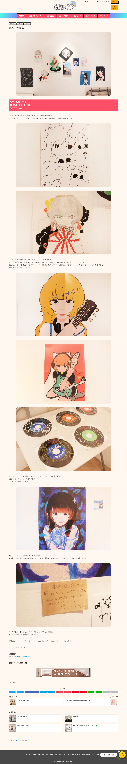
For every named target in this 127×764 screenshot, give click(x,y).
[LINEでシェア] (95, 692)
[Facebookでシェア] (32, 692)
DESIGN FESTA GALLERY (65, 761)
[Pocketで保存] (63, 692)
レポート (12, 23)
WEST (20, 23)
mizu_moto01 (23, 656)
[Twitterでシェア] (16, 692)
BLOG (27, 23)
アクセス (115, 2)
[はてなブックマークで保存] (47, 692)
